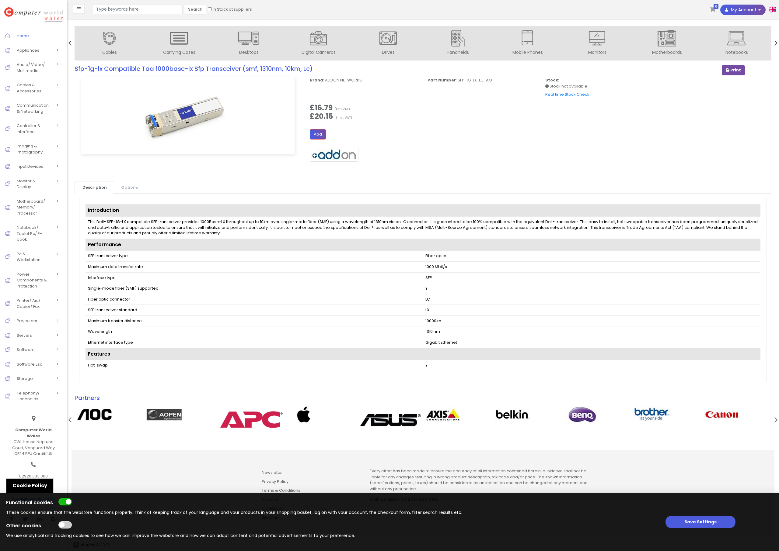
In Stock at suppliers (232, 9)
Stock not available (568, 86)
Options (129, 187)
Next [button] (776, 43)
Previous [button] (70, 43)
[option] (109, 43)
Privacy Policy (275, 481)
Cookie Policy (29, 485)
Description (94, 187)
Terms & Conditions (281, 490)
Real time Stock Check (567, 94)
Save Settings (700, 522)
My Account (744, 10)
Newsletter (272, 472)
